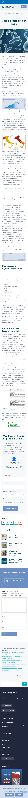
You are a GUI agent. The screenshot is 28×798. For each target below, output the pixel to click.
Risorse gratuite (5, 747)
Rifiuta (19, 794)
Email (5, 484)
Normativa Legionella (7, 722)
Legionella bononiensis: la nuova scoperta (16, 536)
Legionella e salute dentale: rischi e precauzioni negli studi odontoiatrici (15, 552)
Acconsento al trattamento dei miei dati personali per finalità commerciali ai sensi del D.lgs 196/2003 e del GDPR (13, 503)
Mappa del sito (5, 751)
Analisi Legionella (6, 730)
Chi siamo (4, 744)
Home (6, 13)
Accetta (9, 794)
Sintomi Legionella (6, 733)
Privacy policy (19, 791)
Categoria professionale (10, 491)
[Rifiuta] (24, 792)
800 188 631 (17, 581)
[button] (3, 523)
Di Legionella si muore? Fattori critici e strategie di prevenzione (16, 560)
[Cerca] (24, 684)
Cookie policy (5, 754)
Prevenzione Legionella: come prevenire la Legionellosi (12, 726)
